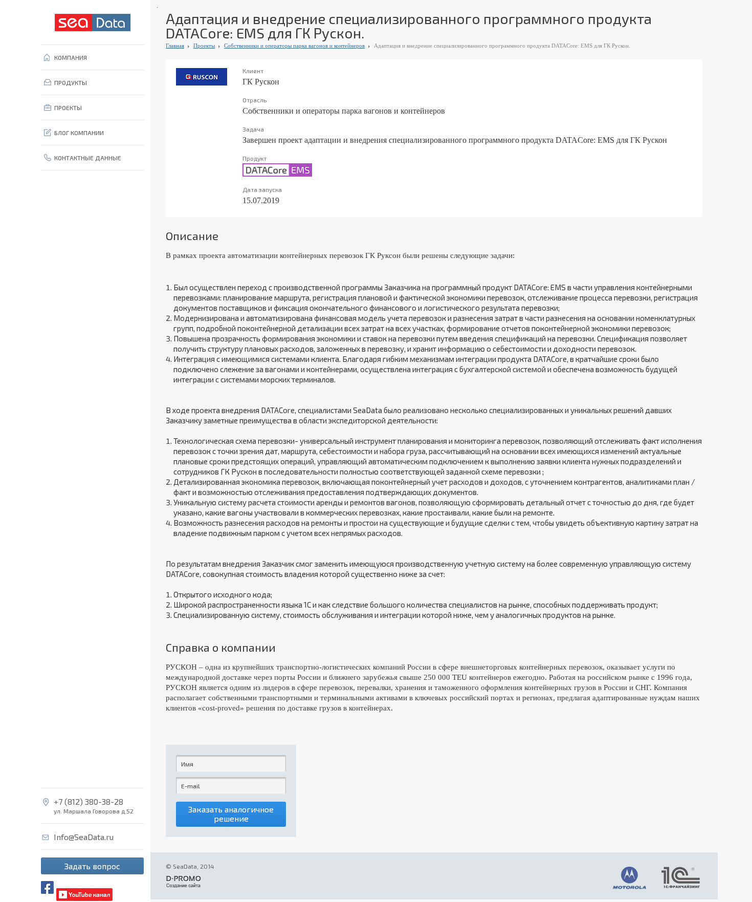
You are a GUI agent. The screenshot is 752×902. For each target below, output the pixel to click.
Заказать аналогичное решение (231, 813)
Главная (175, 45)
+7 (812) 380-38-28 (88, 801)
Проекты (204, 45)
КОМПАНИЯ (70, 57)
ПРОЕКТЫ (68, 107)
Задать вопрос (92, 866)
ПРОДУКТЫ (70, 82)
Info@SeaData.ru (84, 837)
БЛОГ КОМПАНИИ (79, 132)
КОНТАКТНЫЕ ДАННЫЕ (87, 157)
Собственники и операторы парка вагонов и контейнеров (294, 45)
